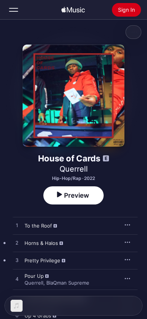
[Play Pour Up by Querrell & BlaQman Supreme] (16, 279)
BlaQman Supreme (67, 283)
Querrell (74, 168)
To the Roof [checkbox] (38, 226)
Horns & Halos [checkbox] (41, 243)
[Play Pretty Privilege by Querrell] (16, 260)
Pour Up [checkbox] (34, 276)
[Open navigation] (13, 10)
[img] (73, 9)
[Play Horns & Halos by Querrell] (16, 243)
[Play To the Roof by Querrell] (16, 225)
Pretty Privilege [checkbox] (42, 260)
